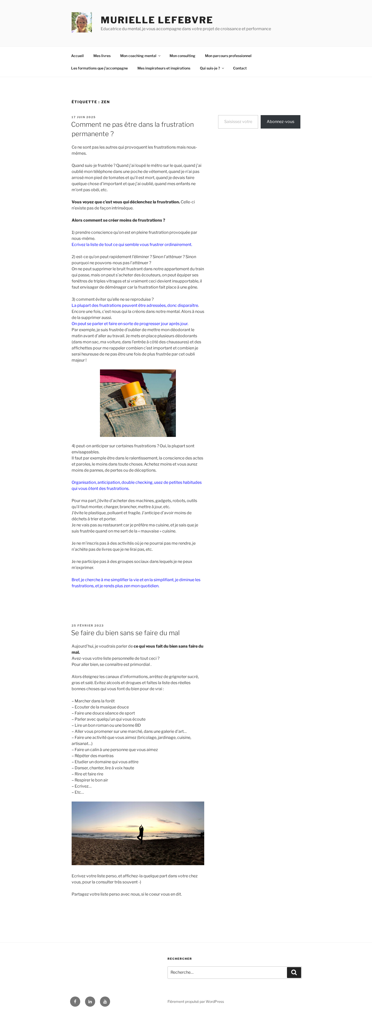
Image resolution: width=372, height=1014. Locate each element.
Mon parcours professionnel (228, 56)
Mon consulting (182, 56)
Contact (240, 68)
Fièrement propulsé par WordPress (196, 1001)
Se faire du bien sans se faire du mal (125, 633)
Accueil (77, 56)
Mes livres (102, 56)
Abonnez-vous (280, 121)
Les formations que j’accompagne (99, 68)
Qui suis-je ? (210, 68)
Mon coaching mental (138, 56)
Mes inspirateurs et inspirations (163, 68)
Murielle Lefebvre (157, 20)
